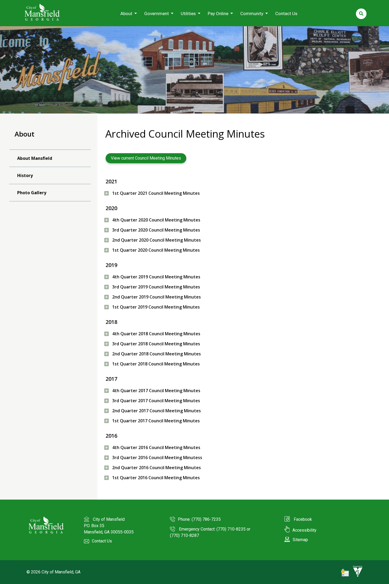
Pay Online (218, 13)
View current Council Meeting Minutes (146, 158)
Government (156, 13)
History (25, 175)
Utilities (188, 13)
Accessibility (304, 530)
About (126, 13)
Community (251, 13)
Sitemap (300, 539)
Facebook (302, 519)
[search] (361, 13)
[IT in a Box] (356, 576)
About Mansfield (34, 158)
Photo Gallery (31, 193)
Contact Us (286, 13)
